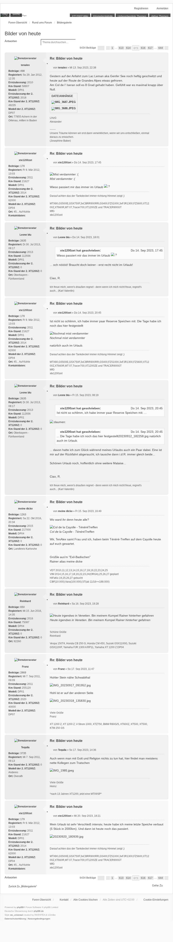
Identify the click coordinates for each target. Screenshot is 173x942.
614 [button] (128, 47)
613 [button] (121, 47)
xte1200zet (25, 160)
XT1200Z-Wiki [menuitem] (80, 16)
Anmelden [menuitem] (162, 8)
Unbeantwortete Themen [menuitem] (132, 16)
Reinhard (25, 601)
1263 (23, 514)
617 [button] (150, 47)
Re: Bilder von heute (66, 58)
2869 (23, 672)
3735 (23, 753)
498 (22, 71)
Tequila (25, 747)
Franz (25, 666)
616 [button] (143, 47)
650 (22, 607)
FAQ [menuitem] (5, 14)
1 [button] (112, 47)
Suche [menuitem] (16, 14)
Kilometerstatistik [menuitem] (103, 16)
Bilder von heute (23, 33)
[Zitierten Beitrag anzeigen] (103, 250)
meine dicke (25, 508)
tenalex (25, 65)
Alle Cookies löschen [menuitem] (85, 899)
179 (22, 166)
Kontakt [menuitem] (64, 899)
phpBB (20, 907)
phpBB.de (39, 911)
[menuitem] (153, 900)
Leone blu (25, 234)
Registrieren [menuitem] (141, 8)
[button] (101, 48)
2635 (23, 240)
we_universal (16, 915)
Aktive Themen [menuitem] (159, 16)
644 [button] (160, 47)
